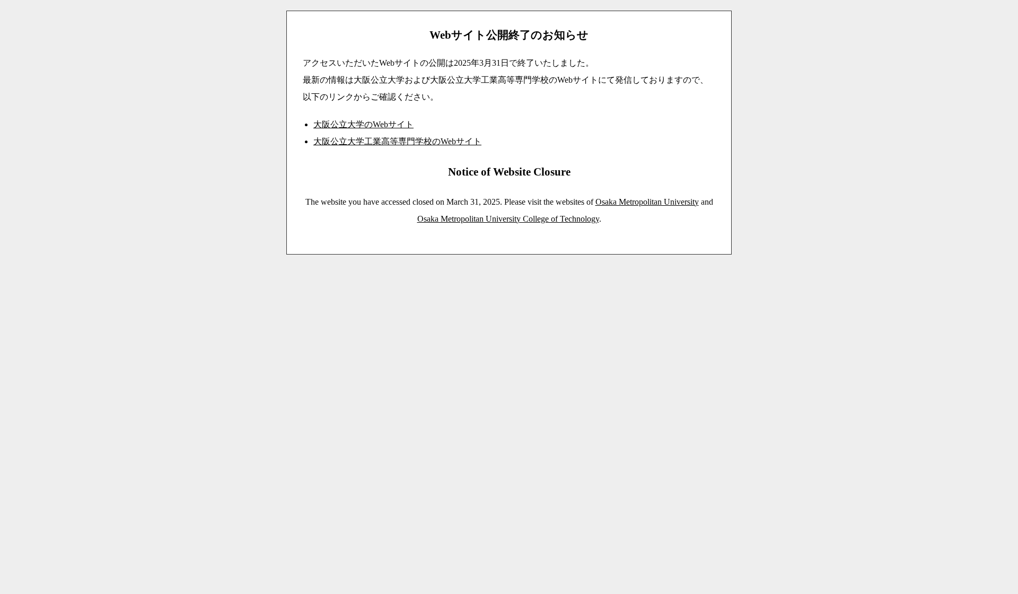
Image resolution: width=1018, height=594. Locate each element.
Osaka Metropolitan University (647, 201)
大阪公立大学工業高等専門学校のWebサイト (397, 141)
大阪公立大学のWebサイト (363, 124)
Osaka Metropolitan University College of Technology (508, 218)
